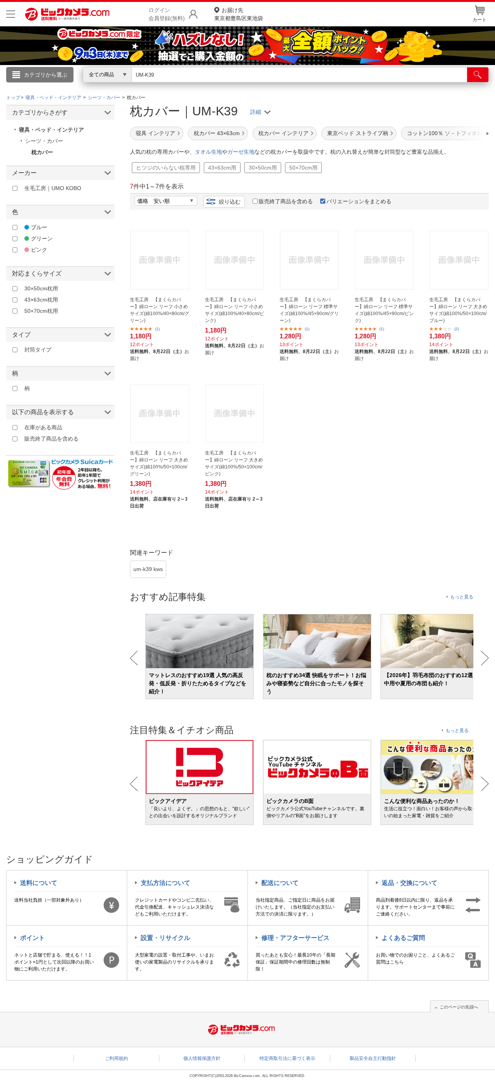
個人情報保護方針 (201, 1058)
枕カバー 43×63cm (217, 133)
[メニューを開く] (10, 14)
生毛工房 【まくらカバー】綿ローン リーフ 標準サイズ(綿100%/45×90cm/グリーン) (309, 310)
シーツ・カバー (44, 141)
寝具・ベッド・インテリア (51, 130)
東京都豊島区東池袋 (238, 14)
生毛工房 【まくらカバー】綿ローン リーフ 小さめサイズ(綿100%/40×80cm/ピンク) (234, 310)
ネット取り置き (348, 85)
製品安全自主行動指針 (373, 1058)
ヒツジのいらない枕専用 (166, 168)
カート (479, 19)
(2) (456, 329)
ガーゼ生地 (240, 152)
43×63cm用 (222, 168)
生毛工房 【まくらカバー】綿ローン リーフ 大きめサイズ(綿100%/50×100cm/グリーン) (159, 463)
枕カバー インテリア (283, 133)
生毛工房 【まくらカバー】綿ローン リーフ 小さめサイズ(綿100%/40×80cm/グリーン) (159, 310)
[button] (465, 133)
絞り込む (230, 202)
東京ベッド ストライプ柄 (357, 133)
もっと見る (461, 597)
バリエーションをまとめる (358, 201)
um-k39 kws (148, 569)
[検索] (477, 74)
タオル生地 (208, 152)
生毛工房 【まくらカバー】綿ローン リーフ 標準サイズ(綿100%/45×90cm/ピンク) (384, 310)
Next (485, 658)
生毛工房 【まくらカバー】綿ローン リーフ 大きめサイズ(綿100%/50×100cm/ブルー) (458, 310)
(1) (157, 329)
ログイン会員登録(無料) (166, 14)
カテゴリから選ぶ (45, 75)
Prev (134, 658)
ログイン (81, 87)
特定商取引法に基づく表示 (287, 1058)
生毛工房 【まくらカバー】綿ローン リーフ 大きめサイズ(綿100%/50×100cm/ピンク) (234, 463)
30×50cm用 (263, 168)
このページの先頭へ (459, 1007)
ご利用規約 (116, 1058)
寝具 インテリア (155, 133)
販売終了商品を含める (286, 201)
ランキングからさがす (216, 85)
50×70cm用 (303, 168)
